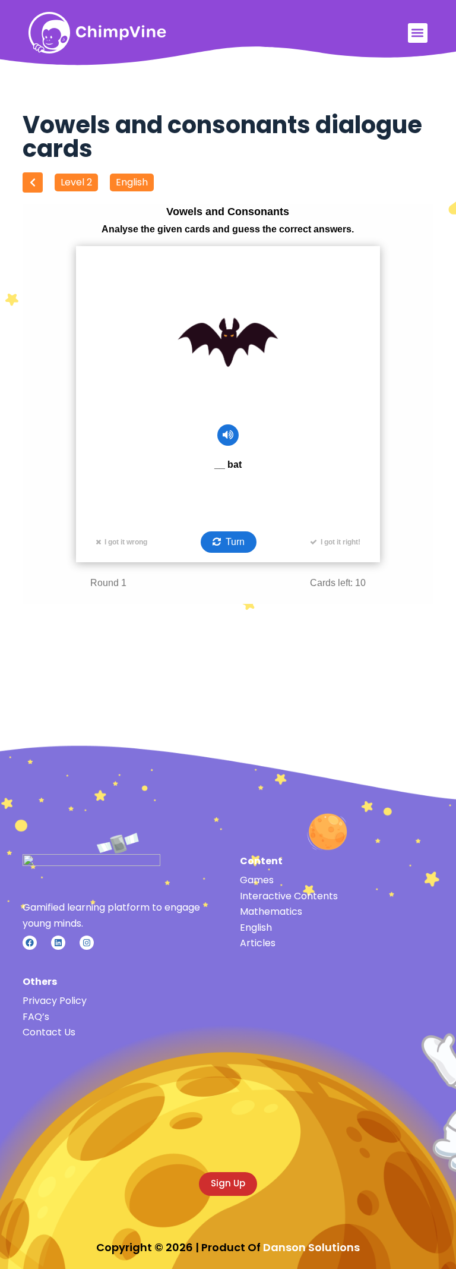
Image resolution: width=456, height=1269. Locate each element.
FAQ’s (36, 1017)
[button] (418, 33)
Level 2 (76, 182)
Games (257, 880)
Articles (258, 943)
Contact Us (49, 1032)
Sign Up (228, 1183)
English (132, 182)
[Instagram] (87, 943)
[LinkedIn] (58, 943)
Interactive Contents (289, 896)
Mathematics (271, 911)
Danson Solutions (311, 1247)
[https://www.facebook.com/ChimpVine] (30, 943)
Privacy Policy (55, 1000)
